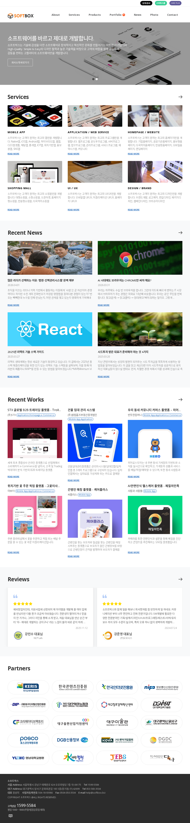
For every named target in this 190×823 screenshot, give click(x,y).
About (56, 14)
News (137, 14)
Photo (154, 14)
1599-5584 (26, 805)
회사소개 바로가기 (20, 62)
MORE (180, 97)
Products (95, 14)
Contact (172, 14)
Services (74, 14)
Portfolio (117, 14)
